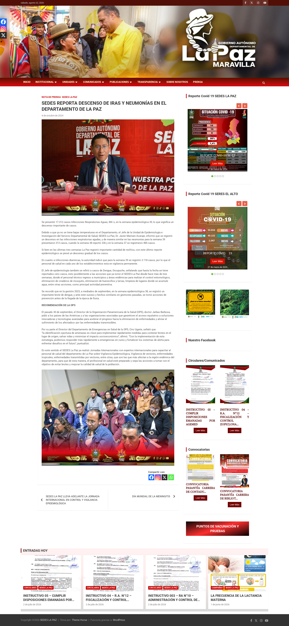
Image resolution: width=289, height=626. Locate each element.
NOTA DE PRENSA (51, 97)
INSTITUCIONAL (44, 81)
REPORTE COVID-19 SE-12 (217, 155)
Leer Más (217, 163)
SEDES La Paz (69, 97)
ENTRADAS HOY (35, 551)
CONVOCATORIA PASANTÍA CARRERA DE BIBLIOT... (234, 494)
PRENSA (198, 81)
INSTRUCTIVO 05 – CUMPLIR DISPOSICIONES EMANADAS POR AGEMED (200, 417)
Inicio (26, 81)
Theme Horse (79, 619)
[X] (164, 477)
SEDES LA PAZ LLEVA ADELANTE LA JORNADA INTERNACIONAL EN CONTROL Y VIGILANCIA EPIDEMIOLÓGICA (73, 500)
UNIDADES (68, 81)
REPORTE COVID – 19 (217, 253)
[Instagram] (158, 477)
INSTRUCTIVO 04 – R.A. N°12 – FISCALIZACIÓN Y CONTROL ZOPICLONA (108, 600)
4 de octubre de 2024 (52, 115)
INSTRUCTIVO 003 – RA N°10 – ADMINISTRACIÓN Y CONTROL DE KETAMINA (173, 600)
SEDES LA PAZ (48, 619)
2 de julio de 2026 (32, 604)
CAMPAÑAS (217, 588)
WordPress (119, 619)
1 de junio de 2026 (220, 604)
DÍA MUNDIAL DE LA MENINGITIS (151, 496)
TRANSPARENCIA (147, 81)
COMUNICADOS (92, 81)
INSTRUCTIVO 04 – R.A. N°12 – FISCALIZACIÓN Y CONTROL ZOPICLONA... (234, 417)
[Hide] (1, 41)
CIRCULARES (30, 588)
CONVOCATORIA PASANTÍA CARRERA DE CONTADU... (200, 487)
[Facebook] (151, 477)
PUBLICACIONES (119, 81)
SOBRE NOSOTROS (177, 81)
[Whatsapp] (171, 477)
